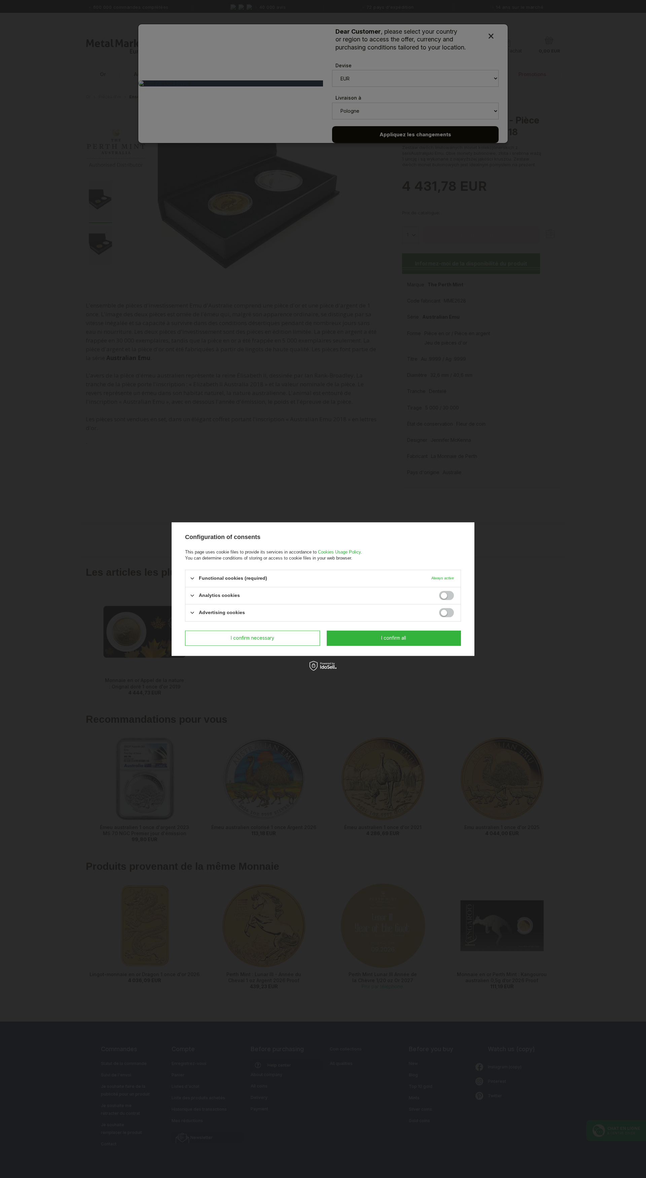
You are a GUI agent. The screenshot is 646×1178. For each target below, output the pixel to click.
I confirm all (393, 638)
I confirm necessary (252, 638)
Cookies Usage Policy (339, 552)
